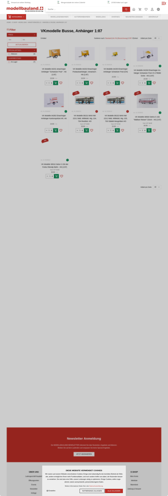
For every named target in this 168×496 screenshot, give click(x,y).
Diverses (116, 17)
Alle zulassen (114, 491)
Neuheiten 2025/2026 (134, 17)
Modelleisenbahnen (59, 17)
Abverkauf (153, 17)
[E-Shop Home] (25, 9)
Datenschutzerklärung (96, 486)
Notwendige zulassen (92, 491)
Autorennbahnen (82, 17)
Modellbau (101, 17)
